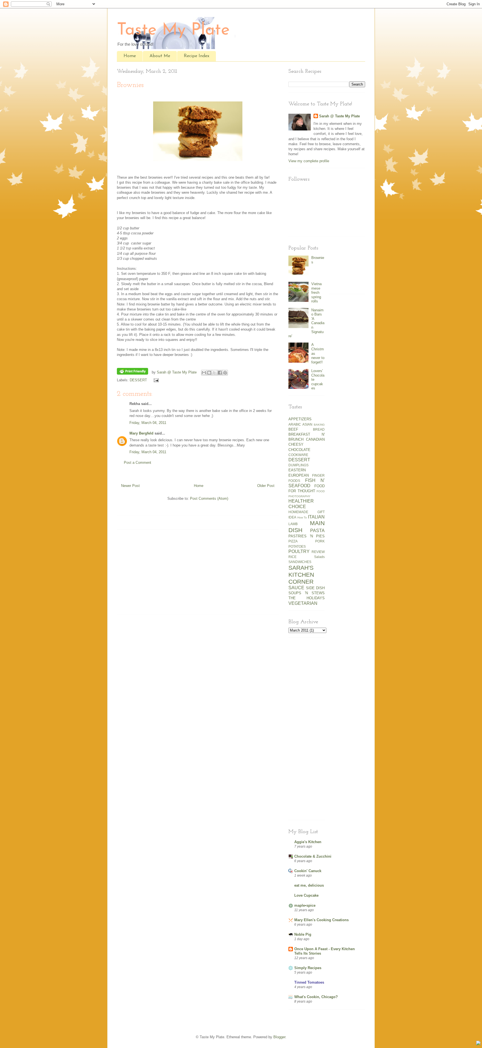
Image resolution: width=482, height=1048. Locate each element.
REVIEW (318, 552)
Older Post (265, 486)
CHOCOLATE (299, 450)
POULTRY (299, 551)
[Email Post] (155, 380)
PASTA (317, 530)
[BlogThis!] (209, 372)
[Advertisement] (152, 574)
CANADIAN (315, 439)
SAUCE (296, 587)
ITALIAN (316, 517)
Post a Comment (137, 462)
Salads (319, 557)
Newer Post (130, 486)
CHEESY (295, 444)
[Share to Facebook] (220, 372)
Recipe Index (196, 56)
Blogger (279, 1037)
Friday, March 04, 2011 (147, 423)
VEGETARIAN (302, 603)
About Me (160, 56)
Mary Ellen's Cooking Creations (321, 920)
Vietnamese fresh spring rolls (316, 292)
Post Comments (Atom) (209, 498)
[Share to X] (214, 372)
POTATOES (297, 546)
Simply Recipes (307, 968)
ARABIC (294, 424)
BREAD (319, 429)
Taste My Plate (173, 30)
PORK (320, 541)
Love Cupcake (306, 895)
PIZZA (293, 541)
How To (302, 517)
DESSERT (138, 380)
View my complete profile (308, 161)
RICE (292, 557)
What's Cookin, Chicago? (316, 997)
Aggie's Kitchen (307, 842)
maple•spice (304, 905)
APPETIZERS (300, 419)
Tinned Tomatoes (309, 982)
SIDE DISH (315, 588)
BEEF (293, 429)
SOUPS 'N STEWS (306, 593)
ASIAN (307, 424)
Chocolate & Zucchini (312, 856)
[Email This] (204, 372)
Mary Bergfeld (141, 433)
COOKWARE (298, 455)
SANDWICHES (299, 562)
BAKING (319, 424)
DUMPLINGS (298, 465)
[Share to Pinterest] (225, 372)
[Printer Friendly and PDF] (132, 372)
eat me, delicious (309, 885)
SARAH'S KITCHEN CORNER (301, 574)
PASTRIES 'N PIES (306, 536)
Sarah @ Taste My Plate (339, 116)
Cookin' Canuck (307, 871)
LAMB (293, 524)
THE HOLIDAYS (306, 598)
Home (130, 56)
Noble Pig (302, 934)
